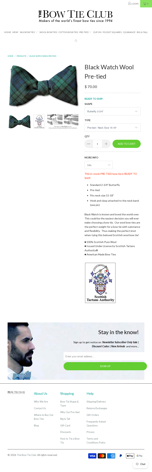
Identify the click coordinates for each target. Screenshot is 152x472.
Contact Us (40, 408)
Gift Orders (93, 414)
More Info (91, 157)
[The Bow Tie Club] (76, 16)
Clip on (97, 32)
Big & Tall (142, 32)
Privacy (91, 431)
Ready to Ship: (94, 98)
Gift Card (65, 425)
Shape (88, 103)
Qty (87, 136)
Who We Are (41, 401)
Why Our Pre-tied (70, 412)
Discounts (65, 431)
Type (87, 120)
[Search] (76, 41)
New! (15, 32)
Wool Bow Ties (48, 32)
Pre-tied (83, 32)
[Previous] (11, 85)
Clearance (129, 32)
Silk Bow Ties (27, 32)
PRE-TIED (106, 173)
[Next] (77, 85)
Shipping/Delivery (96, 401)
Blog (36, 425)
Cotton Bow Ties (68, 32)
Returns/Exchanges (97, 408)
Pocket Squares (112, 32)
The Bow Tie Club (26, 454)
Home (7, 32)
